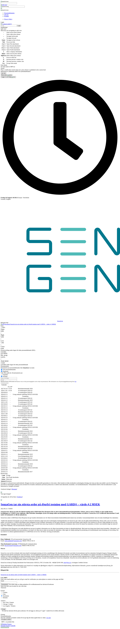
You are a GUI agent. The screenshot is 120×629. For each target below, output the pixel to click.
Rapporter (5, 371)
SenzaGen (60, 321)
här (75, 381)
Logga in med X (7, 24)
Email (2, 581)
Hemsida (3, 625)
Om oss (6, 14)
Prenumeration (5, 366)
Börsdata (14, 489)
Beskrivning (4, 473)
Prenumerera (4, 383)
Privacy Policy (8, 19)
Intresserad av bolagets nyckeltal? (10, 486)
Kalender (4, 385)
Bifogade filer (4, 322)
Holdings (19, 497)
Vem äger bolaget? (6, 494)
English (8, 199)
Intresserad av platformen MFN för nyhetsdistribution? (16, 71)
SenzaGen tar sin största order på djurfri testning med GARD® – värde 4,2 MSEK (33, 324)
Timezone (3, 587)
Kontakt (6, 16)
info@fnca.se (67, 562)
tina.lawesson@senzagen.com (13, 545)
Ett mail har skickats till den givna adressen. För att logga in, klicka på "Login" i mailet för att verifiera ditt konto (33, 611)
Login (19, 25)
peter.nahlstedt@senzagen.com (13, 541)
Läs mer (48, 617)
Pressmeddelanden (9, 13)
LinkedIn (12, 625)
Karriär (8, 625)
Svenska (3, 199)
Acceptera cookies (6, 619)
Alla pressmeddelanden (9, 369)
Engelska (5, 374)
